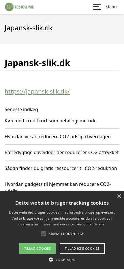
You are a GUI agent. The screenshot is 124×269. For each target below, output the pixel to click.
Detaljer (99, 224)
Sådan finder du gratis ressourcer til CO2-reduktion (61, 168)
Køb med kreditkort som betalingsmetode (51, 120)
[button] (62, 259)
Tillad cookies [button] (37, 248)
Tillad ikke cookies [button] (82, 248)
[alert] (62, 230)
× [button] (119, 196)
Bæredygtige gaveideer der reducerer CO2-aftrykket (62, 152)
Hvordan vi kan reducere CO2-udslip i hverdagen (58, 136)
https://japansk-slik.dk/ (37, 91)
